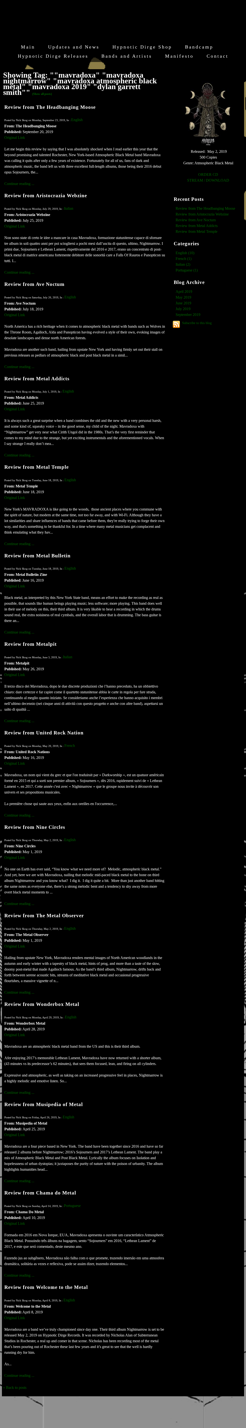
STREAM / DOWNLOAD (208, 180)
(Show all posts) (42, 94)
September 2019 (188, 315)
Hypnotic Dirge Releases (53, 56)
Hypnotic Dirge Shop (142, 46)
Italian (68, 208)
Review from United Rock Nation (44, 732)
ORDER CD (208, 174)
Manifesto (179, 56)
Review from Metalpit (30, 644)
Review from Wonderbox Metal (41, 1004)
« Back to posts (14, 1387)
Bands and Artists (126, 56)
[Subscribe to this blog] (176, 324)
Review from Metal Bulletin (37, 555)
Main (28, 46)
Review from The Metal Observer (44, 915)
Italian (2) (183, 264)
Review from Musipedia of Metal (43, 1104)
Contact (217, 56)
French (69, 746)
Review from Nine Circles (34, 827)
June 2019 (183, 303)
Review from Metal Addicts (36, 378)
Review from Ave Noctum (34, 284)
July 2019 (183, 309)
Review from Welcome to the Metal (46, 1287)
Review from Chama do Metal (40, 1192)
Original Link (14, 137)
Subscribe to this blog (197, 323)
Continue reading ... (19, 184)
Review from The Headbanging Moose (50, 107)
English (77, 120)
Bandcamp (199, 46)
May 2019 (183, 297)
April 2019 (184, 291)
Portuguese (72, 1206)
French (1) (183, 259)
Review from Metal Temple (36, 467)
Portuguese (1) (187, 270)
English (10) (185, 253)
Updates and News (73, 46)
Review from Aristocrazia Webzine (45, 195)
